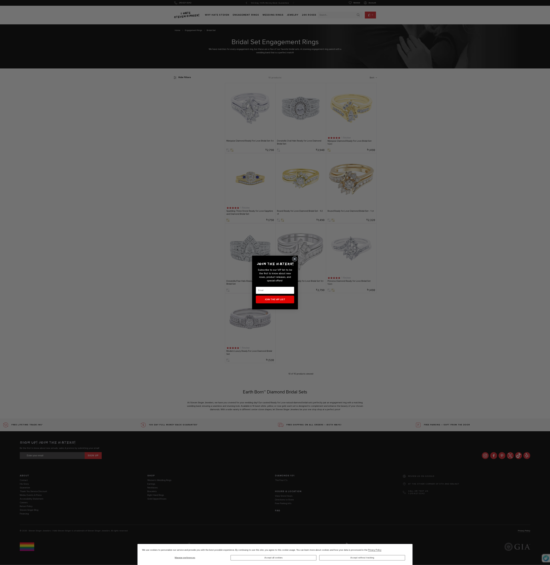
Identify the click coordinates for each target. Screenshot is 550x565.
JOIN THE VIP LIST (275, 299)
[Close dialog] (294, 259)
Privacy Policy (374, 550)
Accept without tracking (362, 558)
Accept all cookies (273, 558)
